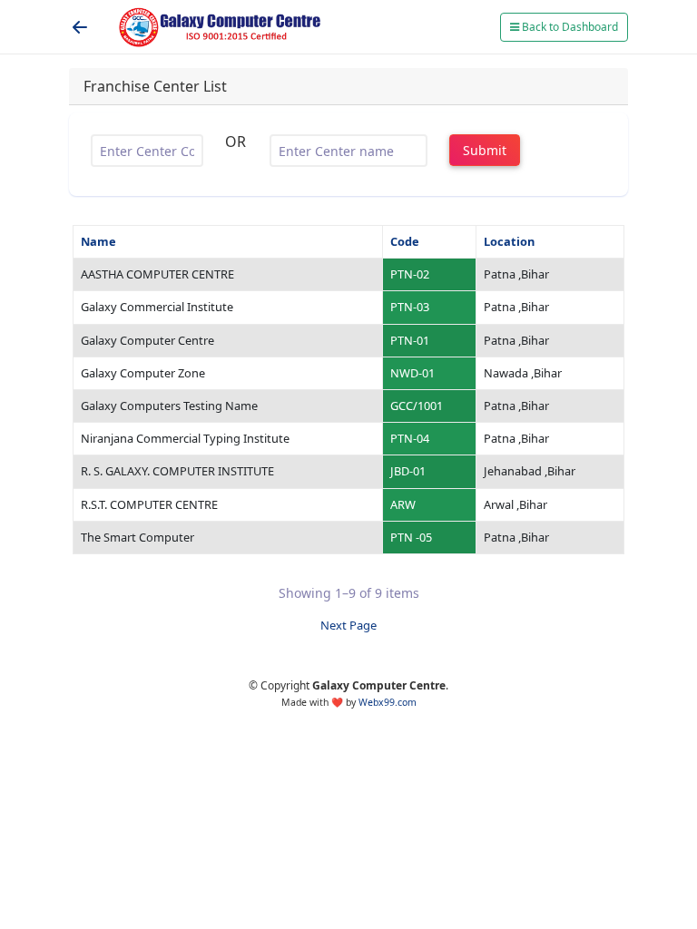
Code (404, 241)
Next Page (348, 625)
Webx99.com (387, 702)
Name (98, 241)
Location (509, 241)
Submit (484, 150)
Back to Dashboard (568, 26)
